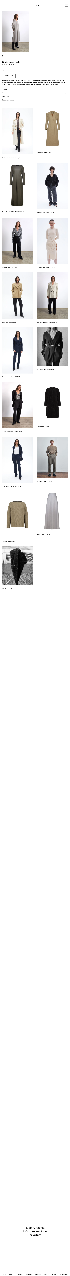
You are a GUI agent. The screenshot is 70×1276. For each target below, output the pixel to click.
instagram (35, 1234)
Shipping (54, 1274)
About (11, 1274)
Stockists (38, 1274)
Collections (20, 1274)
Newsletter (64, 1274)
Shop (4, 1274)
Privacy (46, 1274)
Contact (29, 1274)
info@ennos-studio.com (35, 1231)
